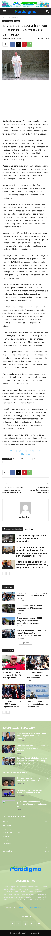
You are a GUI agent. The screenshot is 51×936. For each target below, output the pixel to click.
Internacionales (13, 17)
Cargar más (25, 643)
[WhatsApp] (29, 44)
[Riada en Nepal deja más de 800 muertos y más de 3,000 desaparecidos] (8, 538)
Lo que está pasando (9, 669)
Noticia (17, 21)
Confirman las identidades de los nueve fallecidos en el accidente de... (37, 704)
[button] (4, 11)
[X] (18, 44)
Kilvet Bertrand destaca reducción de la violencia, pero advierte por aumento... (32, 748)
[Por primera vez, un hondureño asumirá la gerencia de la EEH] (8, 793)
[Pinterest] (24, 44)
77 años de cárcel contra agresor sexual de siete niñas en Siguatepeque (12, 490)
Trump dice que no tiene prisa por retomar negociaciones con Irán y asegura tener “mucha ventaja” (32, 565)
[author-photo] (25, 513)
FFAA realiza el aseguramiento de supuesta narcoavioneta (37, 490)
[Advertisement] (25, 101)
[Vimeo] (25, 923)
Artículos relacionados (13, 529)
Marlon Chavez (10, 38)
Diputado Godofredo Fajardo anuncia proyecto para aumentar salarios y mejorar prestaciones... (32, 760)
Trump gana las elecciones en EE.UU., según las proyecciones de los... (13, 704)
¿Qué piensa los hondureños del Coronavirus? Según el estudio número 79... (33, 804)
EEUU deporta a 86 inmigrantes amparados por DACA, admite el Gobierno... (30, 608)
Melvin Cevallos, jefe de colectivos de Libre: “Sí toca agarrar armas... (11, 675)
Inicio (4, 17)
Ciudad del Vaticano (19, 459)
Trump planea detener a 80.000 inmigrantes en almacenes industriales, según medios (29, 620)
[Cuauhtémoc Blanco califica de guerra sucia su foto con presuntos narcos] (37, 662)
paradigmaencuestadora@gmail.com (31, 907)
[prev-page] (4, 573)
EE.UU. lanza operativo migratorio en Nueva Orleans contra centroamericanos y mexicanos (32, 632)
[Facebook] (12, 44)
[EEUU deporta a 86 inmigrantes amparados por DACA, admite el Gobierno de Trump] (8, 608)
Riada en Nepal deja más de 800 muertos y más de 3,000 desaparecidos (31, 538)
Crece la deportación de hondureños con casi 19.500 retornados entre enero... (32, 595)
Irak (30, 459)
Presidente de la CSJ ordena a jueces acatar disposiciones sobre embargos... (32, 735)
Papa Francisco (39, 459)
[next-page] (8, 573)
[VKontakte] (32, 923)
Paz (5, 462)
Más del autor (30, 529)
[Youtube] (38, 923)
